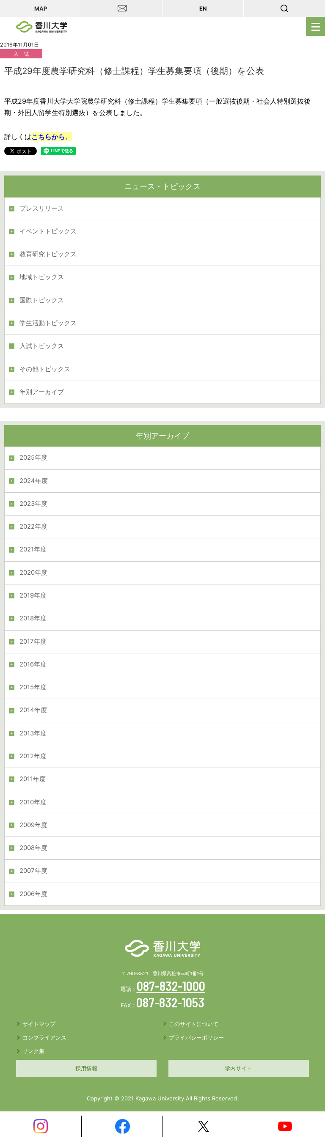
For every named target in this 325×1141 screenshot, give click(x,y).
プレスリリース (41, 208)
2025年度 (33, 457)
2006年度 (33, 894)
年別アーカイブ (41, 392)
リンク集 (33, 1051)
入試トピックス (41, 346)
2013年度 (33, 733)
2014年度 (33, 710)
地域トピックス (41, 277)
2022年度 (33, 526)
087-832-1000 (171, 985)
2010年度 (33, 802)
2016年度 (33, 664)
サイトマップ (38, 1023)
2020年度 (33, 572)
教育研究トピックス (48, 254)
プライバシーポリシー (196, 1037)
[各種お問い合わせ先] (121, 8)
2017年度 (33, 641)
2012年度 (33, 756)
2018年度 (33, 618)
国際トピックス (41, 300)
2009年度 (33, 825)
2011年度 (32, 779)
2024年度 (33, 481)
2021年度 (33, 549)
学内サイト (238, 1068)
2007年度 (33, 871)
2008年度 (33, 848)
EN (203, 8)
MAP (40, 8)
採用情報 (86, 1068)
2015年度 (33, 687)
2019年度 (33, 595)
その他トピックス (44, 369)
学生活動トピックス (48, 323)
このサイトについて (193, 1023)
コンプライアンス (44, 1037)
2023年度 (33, 503)
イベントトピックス (48, 231)
